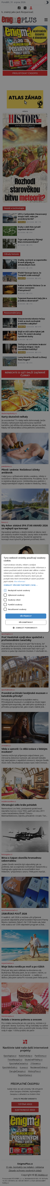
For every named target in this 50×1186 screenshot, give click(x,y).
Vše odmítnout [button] (26, 622)
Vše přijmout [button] (26, 616)
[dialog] (25, 593)
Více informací (19, 581)
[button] (25, 585)
